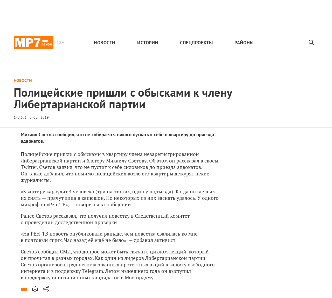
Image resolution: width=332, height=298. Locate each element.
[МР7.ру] (33, 42)
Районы (243, 43)
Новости (104, 43)
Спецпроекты (196, 43)
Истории (147, 43)
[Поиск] (312, 42)
